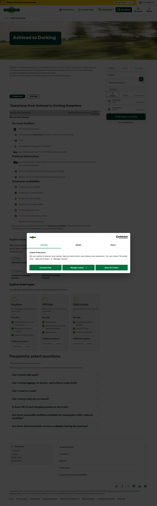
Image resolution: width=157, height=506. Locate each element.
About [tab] (113, 245)
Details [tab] (78, 245)
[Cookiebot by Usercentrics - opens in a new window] (118, 237)
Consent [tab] (44, 245)
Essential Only (45, 268)
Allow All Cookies (111, 268)
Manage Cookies (77, 268)
